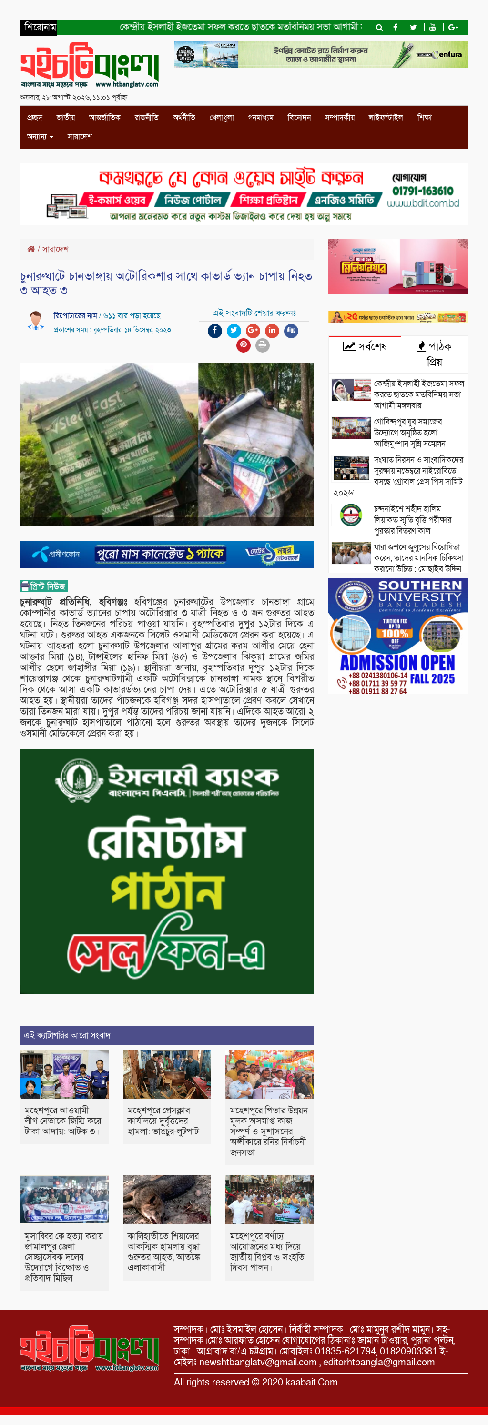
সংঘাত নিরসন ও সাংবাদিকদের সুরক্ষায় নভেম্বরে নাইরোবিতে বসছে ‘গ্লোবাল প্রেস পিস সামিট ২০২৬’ (398, 476)
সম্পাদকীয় (340, 117)
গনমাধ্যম (261, 117)
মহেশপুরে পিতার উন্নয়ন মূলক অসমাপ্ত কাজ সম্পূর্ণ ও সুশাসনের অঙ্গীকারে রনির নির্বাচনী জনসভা (269, 1132)
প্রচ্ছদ (34, 117)
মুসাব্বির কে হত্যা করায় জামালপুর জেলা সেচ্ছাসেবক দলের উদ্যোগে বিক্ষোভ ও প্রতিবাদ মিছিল (64, 1257)
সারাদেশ (80, 136)
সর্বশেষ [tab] (371, 347)
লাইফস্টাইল (386, 117)
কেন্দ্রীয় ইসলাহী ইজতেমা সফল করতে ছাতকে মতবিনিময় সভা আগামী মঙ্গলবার (233, 27)
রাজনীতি (147, 117)
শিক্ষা (424, 117)
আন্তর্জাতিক (105, 117)
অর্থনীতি (184, 117)
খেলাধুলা (222, 117)
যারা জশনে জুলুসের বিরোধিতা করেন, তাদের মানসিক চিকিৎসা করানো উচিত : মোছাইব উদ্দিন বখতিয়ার (399, 564)
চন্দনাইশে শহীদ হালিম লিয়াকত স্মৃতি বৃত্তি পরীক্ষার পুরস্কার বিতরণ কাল (412, 520)
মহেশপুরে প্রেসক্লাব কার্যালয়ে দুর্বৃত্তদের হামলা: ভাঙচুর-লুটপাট (163, 1121)
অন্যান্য (38, 136)
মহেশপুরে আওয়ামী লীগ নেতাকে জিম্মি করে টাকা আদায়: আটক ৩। (63, 1121)
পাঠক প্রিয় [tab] (439, 355)
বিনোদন (299, 117)
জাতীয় (66, 117)
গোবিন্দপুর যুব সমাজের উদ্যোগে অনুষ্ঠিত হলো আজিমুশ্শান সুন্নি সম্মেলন (410, 432)
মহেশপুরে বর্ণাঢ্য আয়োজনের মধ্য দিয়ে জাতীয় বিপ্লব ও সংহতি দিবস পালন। (267, 1252)
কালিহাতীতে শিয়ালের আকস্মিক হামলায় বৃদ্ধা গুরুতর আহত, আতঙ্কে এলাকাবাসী (164, 1252)
